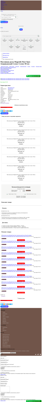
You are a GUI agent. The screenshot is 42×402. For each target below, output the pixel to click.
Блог (2, 6)
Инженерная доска (6, 334)
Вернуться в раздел (4, 67)
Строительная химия (6, 346)
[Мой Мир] (10, 111)
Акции (2, 0)
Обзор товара (3, 68)
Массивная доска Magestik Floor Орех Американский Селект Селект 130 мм (21, 147)
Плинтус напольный (6, 345)
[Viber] (7, 111)
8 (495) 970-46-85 (7, 19)
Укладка (2, 5)
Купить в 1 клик (24, 105)
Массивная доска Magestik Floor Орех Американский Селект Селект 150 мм (21, 156)
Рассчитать (28, 190)
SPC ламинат (5, 342)
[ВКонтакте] (2, 111)
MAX (21, 29)
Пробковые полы (6, 340)
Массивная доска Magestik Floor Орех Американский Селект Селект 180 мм (21, 174)
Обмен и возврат (4, 4)
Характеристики (3, 70)
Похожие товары (3, 73)
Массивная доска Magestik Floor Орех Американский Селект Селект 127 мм (21, 129)
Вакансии (4, 330)
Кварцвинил (5, 343)
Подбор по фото (6, 322)
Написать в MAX (4, 113)
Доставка (2, 7)
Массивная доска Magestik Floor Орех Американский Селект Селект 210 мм (21, 120)
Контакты (3, 9)
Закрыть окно (3, 374)
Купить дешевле (21, 240)
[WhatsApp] (8, 111)
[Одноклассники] (4, 111)
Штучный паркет (6, 339)
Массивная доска (11, 87)
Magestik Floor (10, 88)
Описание (2, 69)
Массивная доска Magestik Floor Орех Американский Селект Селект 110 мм (21, 138)
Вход (2, 8)
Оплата (2, 3)
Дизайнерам (3, 2)
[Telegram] (5, 111)
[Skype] (11, 111)
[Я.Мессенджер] (1, 111)
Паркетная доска (6, 336)
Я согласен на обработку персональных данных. (11, 366)
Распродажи (3, 1)
